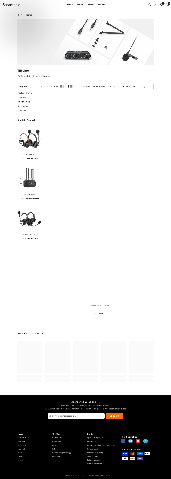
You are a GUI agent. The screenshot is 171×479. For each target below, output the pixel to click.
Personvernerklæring (117, 408)
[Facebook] (123, 441)
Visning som (51, 86)
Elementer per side (94, 86)
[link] (29, 376)
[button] (61, 86)
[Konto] (155, 4)
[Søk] (149, 4)
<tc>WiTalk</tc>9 (30, 234)
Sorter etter (128, 86)
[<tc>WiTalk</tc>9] (29, 219)
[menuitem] (29, 93)
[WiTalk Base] (29, 179)
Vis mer (99, 313)
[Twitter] (145, 441)
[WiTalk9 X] (29, 139)
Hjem (19, 14)
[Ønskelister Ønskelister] (161, 4)
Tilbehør (28, 14)
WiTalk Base (29, 194)
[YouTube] (138, 441)
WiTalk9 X (29, 154)
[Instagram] (130, 441)
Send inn (115, 415)
